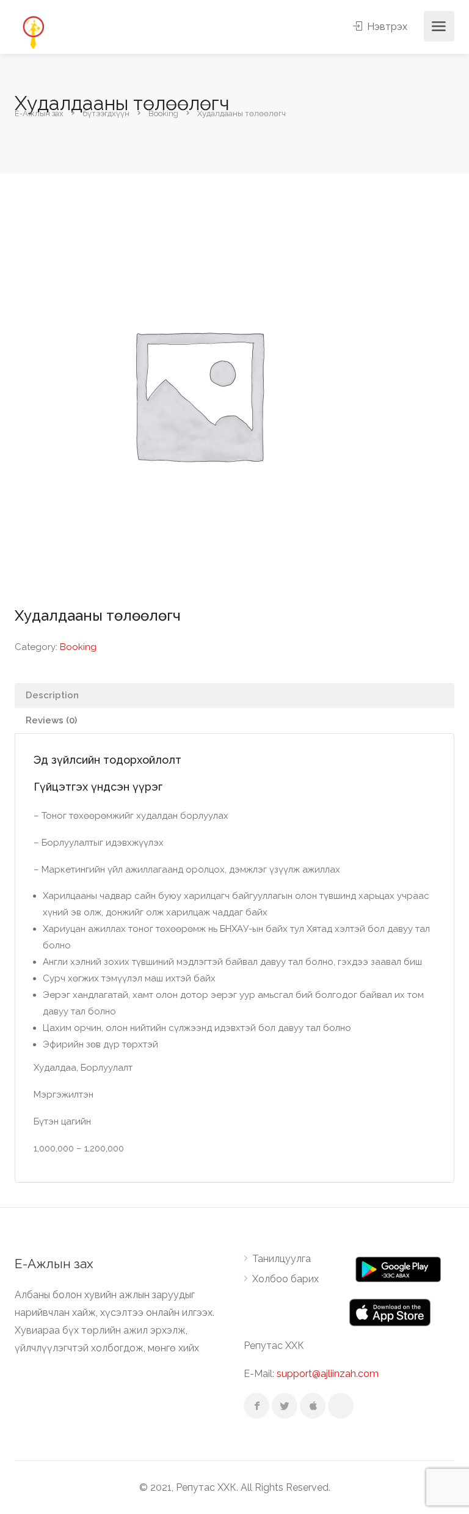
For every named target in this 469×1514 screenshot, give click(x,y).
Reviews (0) (51, 720)
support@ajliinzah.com (328, 1373)
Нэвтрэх (386, 26)
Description (52, 695)
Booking (78, 646)
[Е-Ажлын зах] (33, 31)
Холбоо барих (285, 1279)
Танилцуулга (281, 1259)
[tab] (234, 695)
